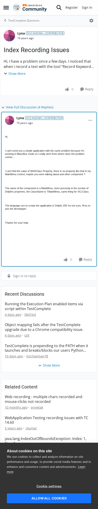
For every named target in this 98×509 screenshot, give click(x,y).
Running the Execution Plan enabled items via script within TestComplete (44, 306)
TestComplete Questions (23, 20)
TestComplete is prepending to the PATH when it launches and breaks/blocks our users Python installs (46, 348)
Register (71, 7)
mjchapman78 (37, 356)
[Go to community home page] (29, 7)
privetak (37, 407)
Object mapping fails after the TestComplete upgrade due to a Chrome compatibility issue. (44, 327)
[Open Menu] (91, 20)
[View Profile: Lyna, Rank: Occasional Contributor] (9, 35)
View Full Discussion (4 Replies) (29, 107)
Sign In (87, 7)
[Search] (59, 7)
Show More (17, 73)
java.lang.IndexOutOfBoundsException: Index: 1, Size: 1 (45, 441)
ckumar (31, 428)
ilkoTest (30, 314)
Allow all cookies (49, 498)
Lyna (21, 33)
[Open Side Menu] (6, 7)
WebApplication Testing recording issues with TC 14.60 (46, 420)
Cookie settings (49, 486)
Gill (26, 335)
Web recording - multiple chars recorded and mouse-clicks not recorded (43, 399)
